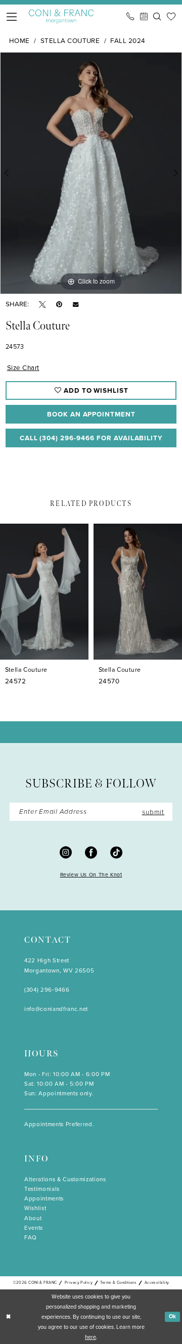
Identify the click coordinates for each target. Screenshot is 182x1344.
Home (19, 40)
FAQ (30, 1237)
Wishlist (35, 1208)
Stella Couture (70, 40)
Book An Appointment (91, 414)
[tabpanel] (91, 173)
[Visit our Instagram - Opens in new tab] (65, 852)
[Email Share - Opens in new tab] (75, 304)
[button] (12, 17)
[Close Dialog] (8, 1316)
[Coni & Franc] (61, 17)
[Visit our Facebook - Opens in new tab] (91, 852)
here (90, 1337)
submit (153, 811)
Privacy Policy (79, 1282)
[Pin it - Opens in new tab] (59, 304)
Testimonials (42, 1189)
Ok (173, 1316)
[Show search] (157, 16)
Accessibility (157, 1282)
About (32, 1218)
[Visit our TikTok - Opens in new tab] (116, 852)
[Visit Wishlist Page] (171, 16)
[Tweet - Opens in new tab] (42, 304)
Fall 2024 (127, 40)
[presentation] (44, 592)
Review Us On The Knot (91, 874)
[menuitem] (12, 17)
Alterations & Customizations (65, 1179)
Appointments (44, 1198)
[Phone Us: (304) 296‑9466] (130, 16)
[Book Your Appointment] (144, 16)
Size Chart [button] (23, 367)
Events (33, 1228)
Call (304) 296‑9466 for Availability (91, 438)
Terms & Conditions (118, 1282)
